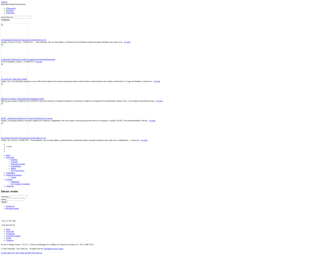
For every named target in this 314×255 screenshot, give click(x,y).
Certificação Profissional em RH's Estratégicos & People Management (28, 59)
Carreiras (14, 162)
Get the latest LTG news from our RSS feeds (18, 253)
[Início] (4, 2)
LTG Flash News (17, 171)
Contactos (10, 186)
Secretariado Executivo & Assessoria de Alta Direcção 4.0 (23, 40)
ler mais (127, 42)
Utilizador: (5, 197)
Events (8, 238)
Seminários (15, 182)
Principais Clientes (18, 164)
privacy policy (58, 249)
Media (13, 168)
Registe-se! (10, 206)
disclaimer (48, 249)
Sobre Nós (10, 157)
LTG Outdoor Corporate (20, 184)
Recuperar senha (12, 208)
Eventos (9, 179)
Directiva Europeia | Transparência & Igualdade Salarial (22, 99)
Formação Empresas (14, 175)
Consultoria (10, 173)
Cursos (13, 177)
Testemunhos (16, 166)
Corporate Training (13, 236)
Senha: (4, 199)
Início (8, 155)
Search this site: (7, 17)
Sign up (39, 253)
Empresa (14, 160)
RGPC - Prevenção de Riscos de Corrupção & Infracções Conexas (27, 118)
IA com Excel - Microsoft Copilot (14, 79)
